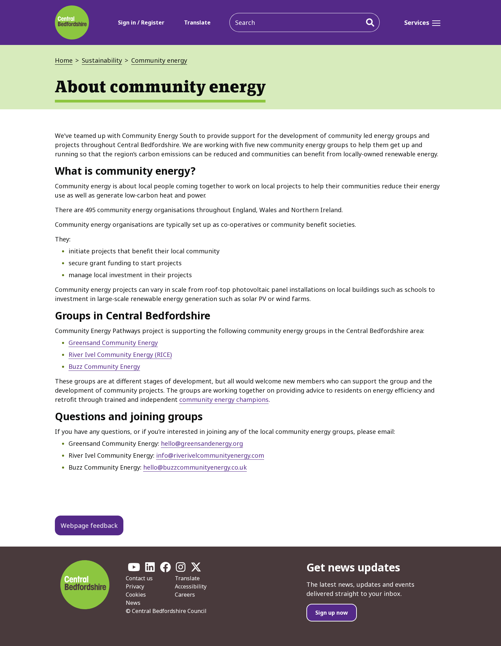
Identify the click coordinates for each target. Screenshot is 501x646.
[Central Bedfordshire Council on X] (196, 569)
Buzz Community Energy (104, 366)
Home (64, 60)
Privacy (135, 586)
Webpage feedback (89, 525)
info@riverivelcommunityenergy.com (210, 455)
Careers (185, 594)
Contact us (139, 578)
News (133, 602)
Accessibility (191, 586)
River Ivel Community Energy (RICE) (120, 354)
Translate (197, 22)
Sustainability (102, 60)
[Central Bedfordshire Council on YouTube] (134, 569)
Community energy (159, 60)
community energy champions (224, 399)
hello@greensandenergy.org (202, 443)
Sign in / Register (141, 22)
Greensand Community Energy (113, 342)
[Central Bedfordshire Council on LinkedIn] (150, 569)
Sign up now (331, 612)
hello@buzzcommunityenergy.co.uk (195, 467)
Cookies (136, 594)
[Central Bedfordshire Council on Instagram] (180, 569)
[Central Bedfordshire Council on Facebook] (165, 569)
